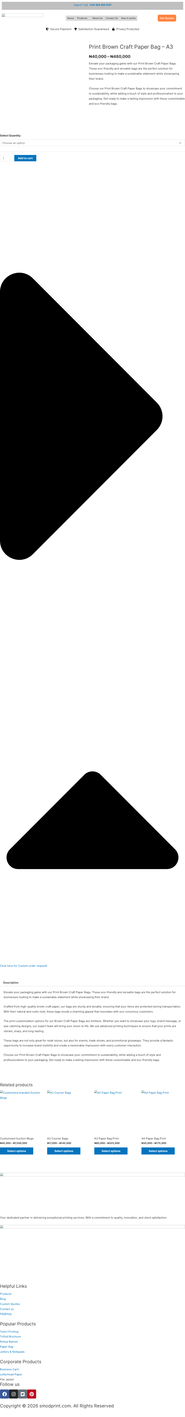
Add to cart (25, 158)
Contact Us (112, 18)
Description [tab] (10, 982)
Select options (16, 1151)
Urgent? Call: (93, 4)
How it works (128, 18)
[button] (83, 18)
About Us (97, 18)
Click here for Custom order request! (23, 965)
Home (70, 18)
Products (82, 18)
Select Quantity (10, 135)
